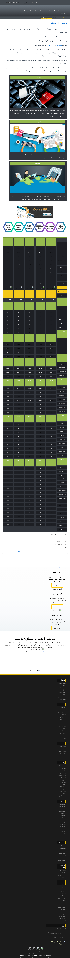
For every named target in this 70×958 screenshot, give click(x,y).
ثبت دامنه (57, 585)
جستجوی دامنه (62, 709)
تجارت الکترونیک (62, 796)
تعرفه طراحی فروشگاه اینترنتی (62, 813)
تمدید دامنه (63, 731)
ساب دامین (59, 45)
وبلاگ (25, 10)
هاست (58, 10)
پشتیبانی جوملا (62, 765)
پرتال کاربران (30, 10)
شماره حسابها (62, 853)
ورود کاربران (26, 2)
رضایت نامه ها (62, 850)
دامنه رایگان (63, 717)
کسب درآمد (34, 2)
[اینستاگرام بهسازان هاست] (33, 953)
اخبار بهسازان (62, 855)
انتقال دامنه (63, 714)
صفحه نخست (63, 10)
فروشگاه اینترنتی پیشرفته (63, 820)
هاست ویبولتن (62, 753)
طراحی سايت (45, 10)
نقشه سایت (63, 848)
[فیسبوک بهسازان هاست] (41, 953)
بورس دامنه (63, 738)
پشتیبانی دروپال (62, 773)
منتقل (49, 157)
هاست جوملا (63, 746)
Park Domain (51, 45)
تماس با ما (63, 13)
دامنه (54, 10)
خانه (54, 17)
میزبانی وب (57, 628)
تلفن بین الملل (38, 10)
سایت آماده (63, 824)
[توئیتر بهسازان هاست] (37, 953)
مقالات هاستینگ (62, 775)
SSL (50, 10)
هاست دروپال (62, 751)
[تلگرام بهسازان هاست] (29, 953)
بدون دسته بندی (47, 534)
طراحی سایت (57, 607)
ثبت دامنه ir (63, 724)
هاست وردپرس (62, 748)
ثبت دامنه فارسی (62, 712)
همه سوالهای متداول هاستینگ (63, 889)
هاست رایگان (62, 699)
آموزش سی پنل (62, 920)
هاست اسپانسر (62, 697)
